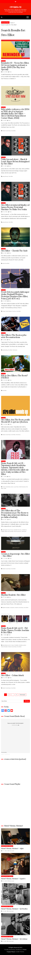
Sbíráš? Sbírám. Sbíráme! (7, 846)
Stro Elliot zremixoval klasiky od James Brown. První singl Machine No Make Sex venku (15, 207)
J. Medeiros (24, 529)
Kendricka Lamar (9, 486)
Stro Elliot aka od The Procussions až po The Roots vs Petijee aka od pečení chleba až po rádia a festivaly (14, 513)
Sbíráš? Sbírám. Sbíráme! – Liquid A (13, 879)
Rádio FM (7, 531)
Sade (3, 263)
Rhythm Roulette (6, 607)
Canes (12, 645)
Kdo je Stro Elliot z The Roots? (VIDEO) (14, 376)
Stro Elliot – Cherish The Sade (14, 251)
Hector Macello (4, 646)
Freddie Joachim (22, 645)
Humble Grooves (17, 529)
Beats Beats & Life (6, 645)
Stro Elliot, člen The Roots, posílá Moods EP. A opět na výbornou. (15, 421)
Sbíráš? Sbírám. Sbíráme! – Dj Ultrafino (14, 909)
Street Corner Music (6, 130)
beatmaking (5, 350)
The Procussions (17, 531)
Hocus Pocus (10, 529)
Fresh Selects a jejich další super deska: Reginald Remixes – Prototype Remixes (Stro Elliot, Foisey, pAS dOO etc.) (15, 295)
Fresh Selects (9, 311)
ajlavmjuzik (4, 529)
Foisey (3, 311)
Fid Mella (16, 645)
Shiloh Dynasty (22, 486)
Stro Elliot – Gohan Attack (12, 675)
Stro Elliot (13, 130)
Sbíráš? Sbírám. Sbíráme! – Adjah (12, 849)
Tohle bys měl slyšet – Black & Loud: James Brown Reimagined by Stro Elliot (15, 161)
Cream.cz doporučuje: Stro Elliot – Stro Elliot (15, 555)
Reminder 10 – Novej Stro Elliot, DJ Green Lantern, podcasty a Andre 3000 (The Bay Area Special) (15, 66)
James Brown (5, 176)
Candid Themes (20, 951)
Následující (22, 694)
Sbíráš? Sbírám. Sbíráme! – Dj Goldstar (14, 939)
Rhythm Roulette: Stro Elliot (13, 595)
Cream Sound (7, 754)
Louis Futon (16, 486)
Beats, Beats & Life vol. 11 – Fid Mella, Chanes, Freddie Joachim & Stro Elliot (15, 630)
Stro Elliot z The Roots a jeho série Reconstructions (13, 336)
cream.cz (15, 7)
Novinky (3, 60)
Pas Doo (14, 311)
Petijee (2, 531)
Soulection (12, 607)
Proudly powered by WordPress (13, 949)
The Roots (15, 350)
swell (5, 488)
